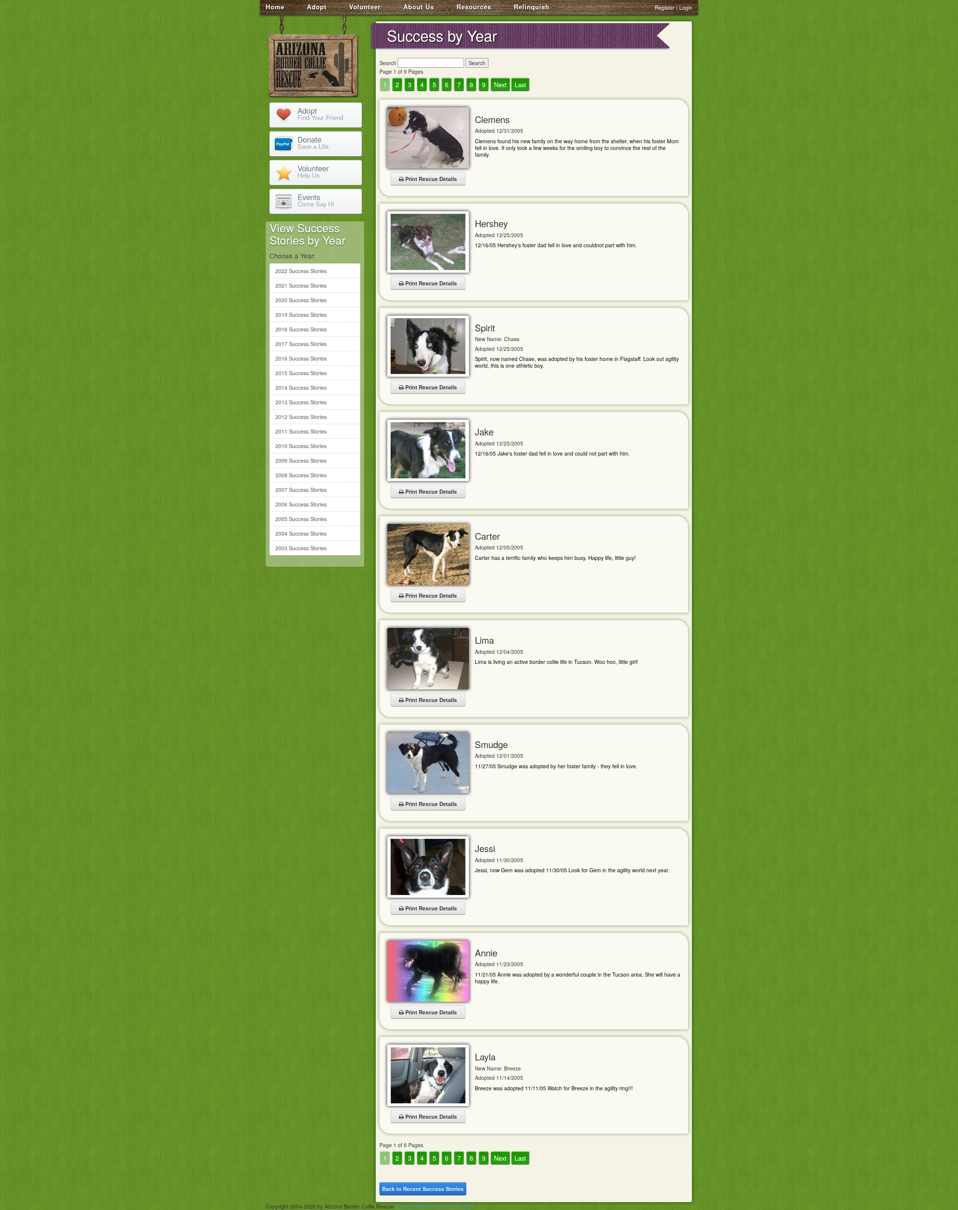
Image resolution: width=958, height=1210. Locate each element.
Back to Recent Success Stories (423, 1188)
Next (500, 84)
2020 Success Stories (301, 300)
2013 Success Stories (301, 402)
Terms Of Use (456, 1206)
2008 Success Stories (301, 475)
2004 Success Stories (301, 533)
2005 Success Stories (301, 519)
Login (685, 7)
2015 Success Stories (301, 373)
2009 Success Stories (301, 460)
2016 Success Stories (301, 358)
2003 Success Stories (301, 548)
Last (520, 84)
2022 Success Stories (301, 271)
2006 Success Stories (301, 504)
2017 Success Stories (301, 343)
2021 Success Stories (301, 285)
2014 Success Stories (301, 387)
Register (665, 7)
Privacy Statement (417, 1206)
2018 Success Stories (301, 329)
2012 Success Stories (301, 416)
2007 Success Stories (301, 489)
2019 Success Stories (301, 314)
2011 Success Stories (301, 431)
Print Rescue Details (430, 179)
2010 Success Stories (301, 446)
